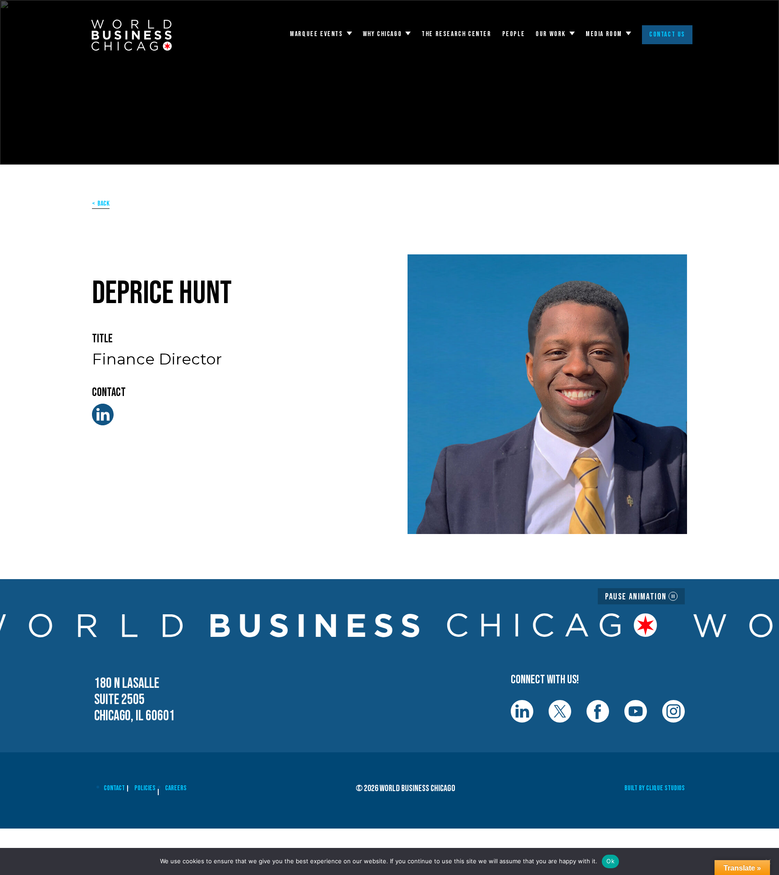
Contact (114, 788)
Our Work (551, 34)
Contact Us (667, 34)
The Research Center (456, 34)
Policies (145, 788)
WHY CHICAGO (382, 34)
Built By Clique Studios (654, 788)
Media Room (604, 34)
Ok (610, 861)
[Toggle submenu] (349, 33)
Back (103, 203)
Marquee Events (316, 34)
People (513, 34)
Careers (176, 788)
